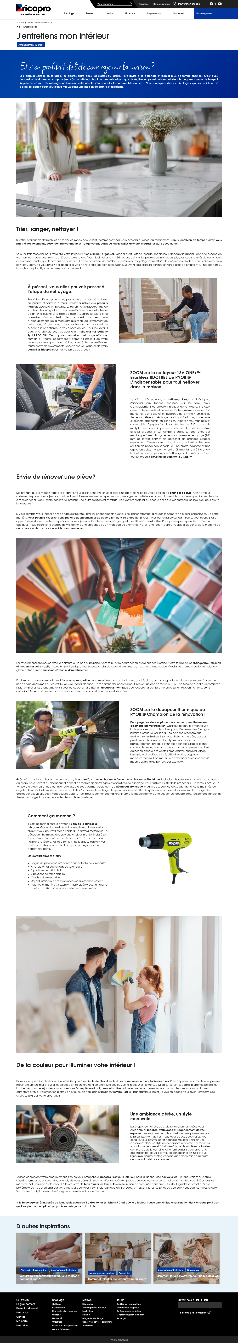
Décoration (87, 1304)
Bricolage (69, 13)
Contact (21, 1316)
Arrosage (121, 1318)
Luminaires (87, 1311)
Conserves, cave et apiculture (97, 1322)
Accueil (20, 22)
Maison (90, 13)
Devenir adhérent (161, 4)
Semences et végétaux (128, 1307)
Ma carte (130, 13)
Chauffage (57, 1322)
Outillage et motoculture (129, 1304)
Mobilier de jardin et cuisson (130, 1315)
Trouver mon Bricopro (189, 3)
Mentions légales (119, 1339)
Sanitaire (56, 1315)
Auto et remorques (61, 1329)
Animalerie (87, 1325)
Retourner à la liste (28, 27)
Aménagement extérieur (129, 1311)
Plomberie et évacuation (64, 1311)
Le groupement (25, 1304)
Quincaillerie (58, 1307)
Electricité (57, 1318)
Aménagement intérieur (94, 1307)
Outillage (56, 1304)
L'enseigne (144, 4)
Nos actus (22, 1312)
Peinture (86, 1315)
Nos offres (22, 1325)
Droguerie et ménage (92, 1318)
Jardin (109, 13)
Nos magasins (204, 13)
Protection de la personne (65, 1325)
